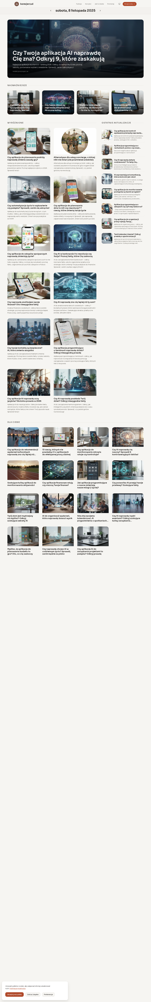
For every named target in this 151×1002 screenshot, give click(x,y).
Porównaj (110, 4)
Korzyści (88, 4)
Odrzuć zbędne (32, 994)
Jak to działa (99, 4)
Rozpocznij (128, 4)
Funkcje (79, 4)
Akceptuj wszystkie (14, 994)
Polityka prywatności (18, 988)
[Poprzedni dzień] (100, 10)
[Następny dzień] (51, 10)
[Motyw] (119, 4)
